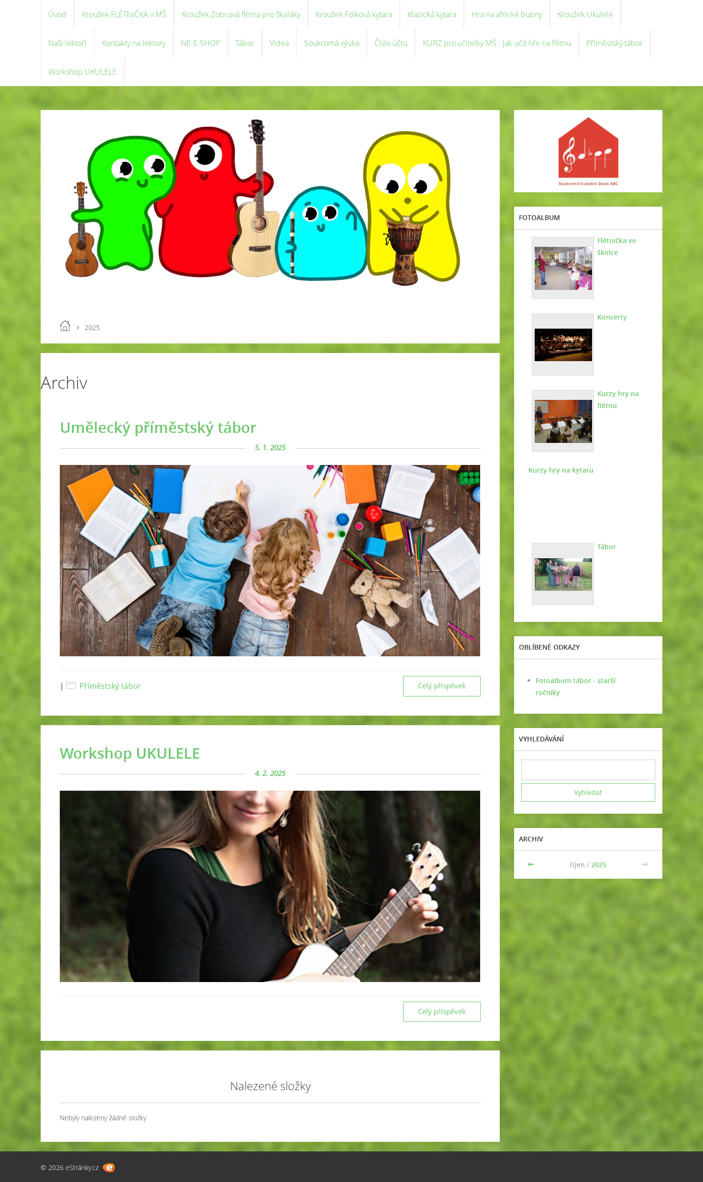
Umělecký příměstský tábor (158, 427)
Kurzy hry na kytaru (560, 470)
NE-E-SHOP (200, 43)
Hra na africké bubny (507, 14)
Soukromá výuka (331, 43)
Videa (279, 43)
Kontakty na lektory (133, 43)
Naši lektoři (67, 43)
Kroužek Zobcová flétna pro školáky (241, 14)
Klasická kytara (431, 14)
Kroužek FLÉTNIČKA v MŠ (124, 14)
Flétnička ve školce (616, 246)
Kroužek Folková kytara (354, 14)
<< (532, 864)
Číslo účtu (390, 43)
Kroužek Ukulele (585, 14)
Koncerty (612, 316)
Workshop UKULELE (82, 71)
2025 (598, 864)
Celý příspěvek (442, 686)
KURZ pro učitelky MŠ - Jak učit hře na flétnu (497, 43)
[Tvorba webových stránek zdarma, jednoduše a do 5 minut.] (109, 1167)
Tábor (244, 43)
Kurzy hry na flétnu (618, 399)
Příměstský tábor (614, 43)
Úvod (57, 14)
